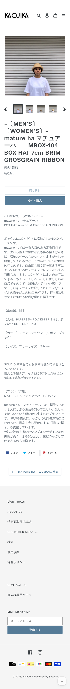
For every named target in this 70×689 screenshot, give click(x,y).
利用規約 (13, 552)
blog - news (16, 501)
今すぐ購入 (35, 200)
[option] (18, 109)
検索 (10, 542)
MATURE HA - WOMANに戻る (37, 471)
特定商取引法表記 (19, 522)
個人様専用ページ (19, 595)
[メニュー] (63, 15)
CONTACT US (17, 585)
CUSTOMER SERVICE (22, 532)
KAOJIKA (28, 676)
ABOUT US (14, 511)
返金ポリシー (16, 562)
